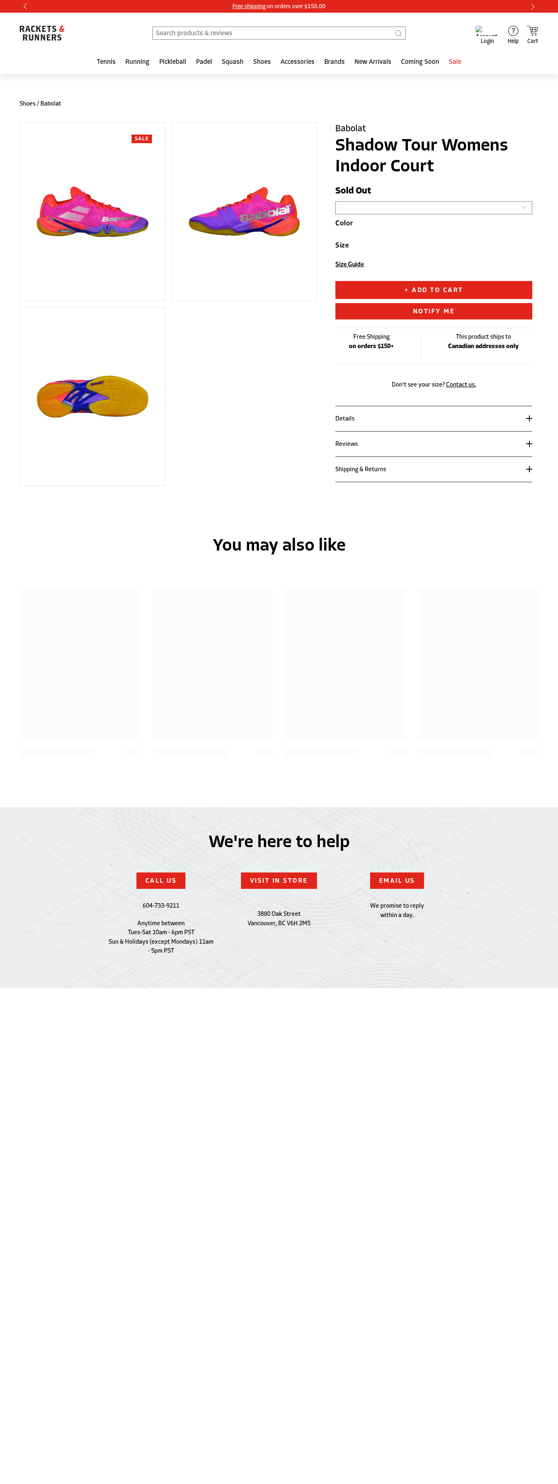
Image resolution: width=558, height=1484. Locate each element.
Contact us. (461, 384)
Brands (334, 61)
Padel (204, 61)
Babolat (50, 103)
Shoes (262, 61)
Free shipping (249, 6)
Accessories (298, 61)
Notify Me (434, 311)
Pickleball (172, 61)
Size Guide (349, 264)
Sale (455, 61)
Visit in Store (279, 880)
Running (137, 61)
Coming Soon (420, 61)
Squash (232, 61)
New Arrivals (373, 61)
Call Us (161, 880)
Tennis (106, 61)
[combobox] (279, 33)
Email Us (397, 880)
